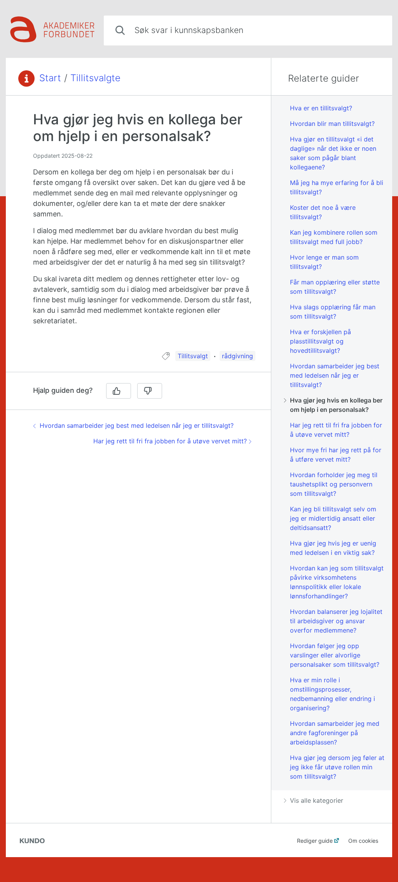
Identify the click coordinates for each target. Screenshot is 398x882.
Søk (373, 30)
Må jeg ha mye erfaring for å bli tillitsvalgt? (336, 187)
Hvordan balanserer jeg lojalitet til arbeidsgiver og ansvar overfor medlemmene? (336, 621)
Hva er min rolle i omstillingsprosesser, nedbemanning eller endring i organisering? (332, 694)
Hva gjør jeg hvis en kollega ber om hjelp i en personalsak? (336, 404)
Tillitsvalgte (95, 78)
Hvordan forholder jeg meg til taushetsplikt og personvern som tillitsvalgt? (333, 484)
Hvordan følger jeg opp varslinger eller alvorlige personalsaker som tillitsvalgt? (334, 655)
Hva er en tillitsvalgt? (321, 108)
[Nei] (149, 391)
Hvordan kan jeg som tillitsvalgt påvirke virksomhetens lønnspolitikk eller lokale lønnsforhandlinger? (337, 582)
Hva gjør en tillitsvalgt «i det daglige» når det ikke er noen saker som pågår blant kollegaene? (333, 153)
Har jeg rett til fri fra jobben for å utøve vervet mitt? (170, 441)
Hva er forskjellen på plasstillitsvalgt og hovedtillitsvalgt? (320, 341)
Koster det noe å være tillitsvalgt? (323, 212)
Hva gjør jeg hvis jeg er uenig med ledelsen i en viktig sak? (333, 547)
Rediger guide (315, 840)
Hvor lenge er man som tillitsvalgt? (324, 261)
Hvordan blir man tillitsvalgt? (332, 123)
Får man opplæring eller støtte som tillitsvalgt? (335, 286)
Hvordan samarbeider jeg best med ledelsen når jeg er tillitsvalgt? (137, 425)
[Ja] (118, 391)
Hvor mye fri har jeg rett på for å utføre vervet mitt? (335, 454)
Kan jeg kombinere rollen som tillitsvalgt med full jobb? (333, 237)
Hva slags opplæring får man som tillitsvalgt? (332, 311)
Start (50, 78)
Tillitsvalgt (193, 356)
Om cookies (363, 840)
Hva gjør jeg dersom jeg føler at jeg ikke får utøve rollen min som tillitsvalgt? (337, 767)
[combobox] (248, 30)
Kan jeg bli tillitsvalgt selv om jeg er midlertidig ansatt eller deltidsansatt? (333, 518)
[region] (138, 228)
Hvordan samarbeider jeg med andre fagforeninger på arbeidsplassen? (334, 733)
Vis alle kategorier (316, 800)
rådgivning (237, 356)
